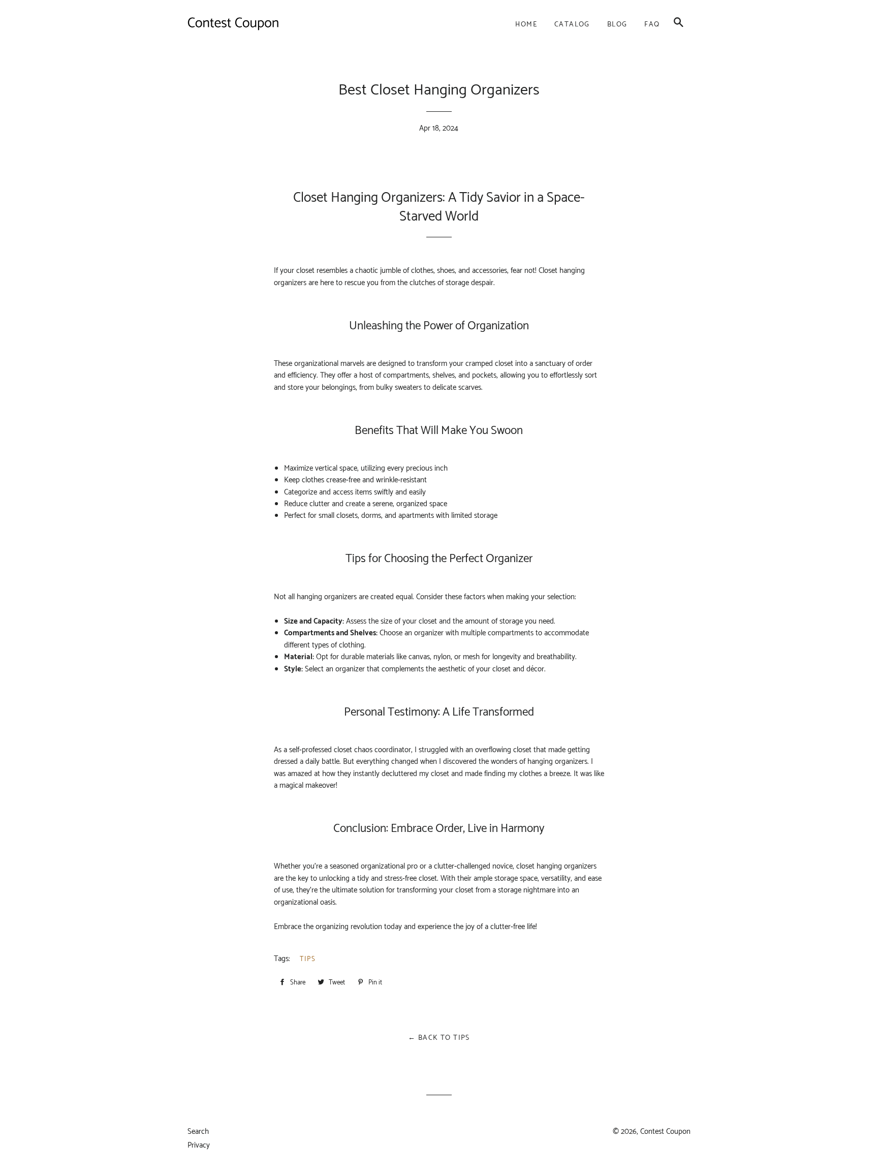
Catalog (572, 24)
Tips (308, 959)
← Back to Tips (439, 1038)
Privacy (198, 1145)
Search (198, 1131)
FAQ (652, 24)
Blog (617, 24)
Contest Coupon (665, 1131)
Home (526, 24)
